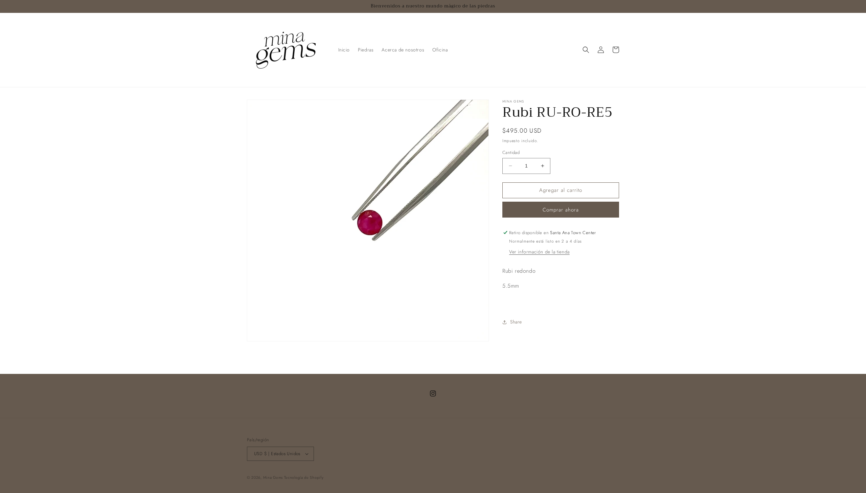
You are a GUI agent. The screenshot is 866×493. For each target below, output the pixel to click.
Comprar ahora (561, 210)
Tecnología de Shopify (304, 477)
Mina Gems (273, 477)
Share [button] (516, 321)
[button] (585, 49)
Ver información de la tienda (539, 251)
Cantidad (511, 152)
